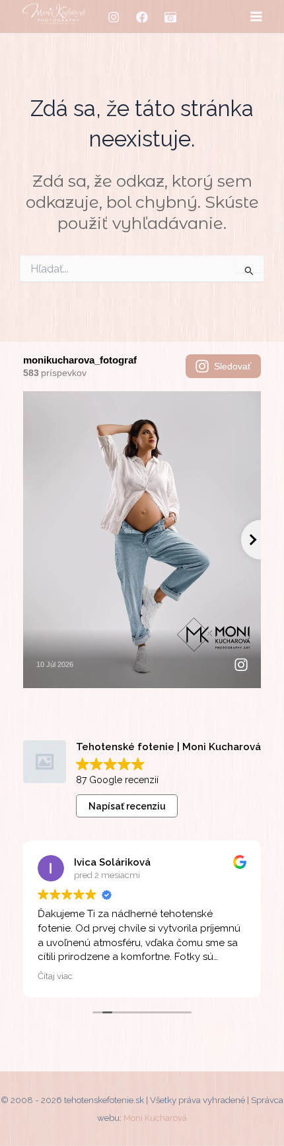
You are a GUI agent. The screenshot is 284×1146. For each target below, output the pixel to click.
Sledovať (232, 366)
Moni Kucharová (155, 1117)
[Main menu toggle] (256, 17)
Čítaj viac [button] (55, 976)
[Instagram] (114, 17)
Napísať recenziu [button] (127, 806)
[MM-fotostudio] (170, 17)
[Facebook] (142, 17)
